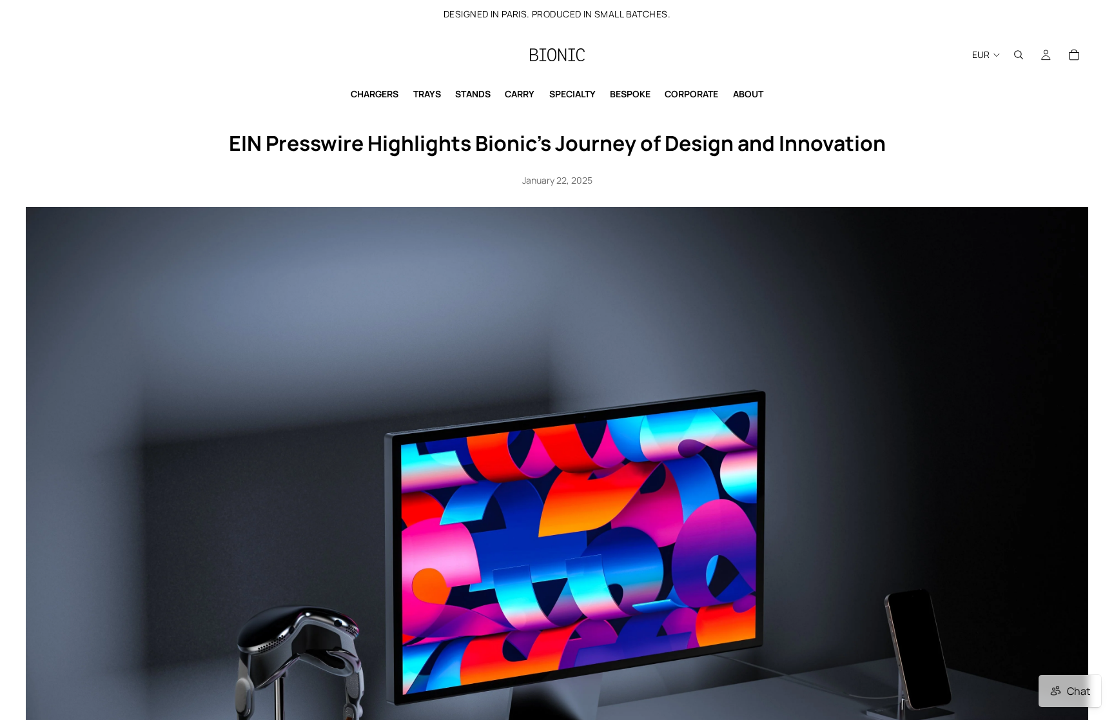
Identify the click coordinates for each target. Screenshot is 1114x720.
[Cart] (1074, 55)
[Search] (1018, 55)
